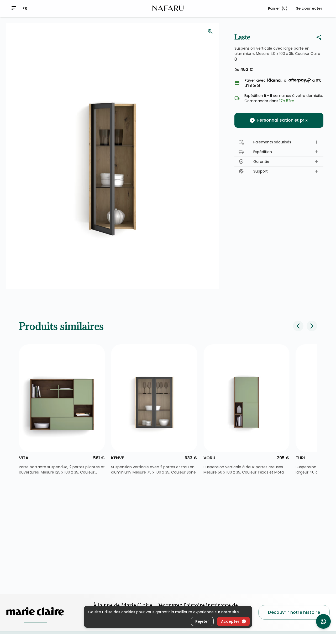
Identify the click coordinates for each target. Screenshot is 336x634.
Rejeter (202, 621)
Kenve (117, 458)
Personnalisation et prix (282, 120)
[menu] (13, 8)
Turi (300, 458)
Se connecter (309, 8)
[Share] (318, 37)
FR (25, 8)
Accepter (230, 621)
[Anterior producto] (298, 326)
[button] (278, 142)
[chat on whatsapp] (323, 621)
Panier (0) (278, 8)
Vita (23, 458)
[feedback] (210, 31)
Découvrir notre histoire (294, 612)
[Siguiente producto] (312, 326)
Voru (209, 458)
